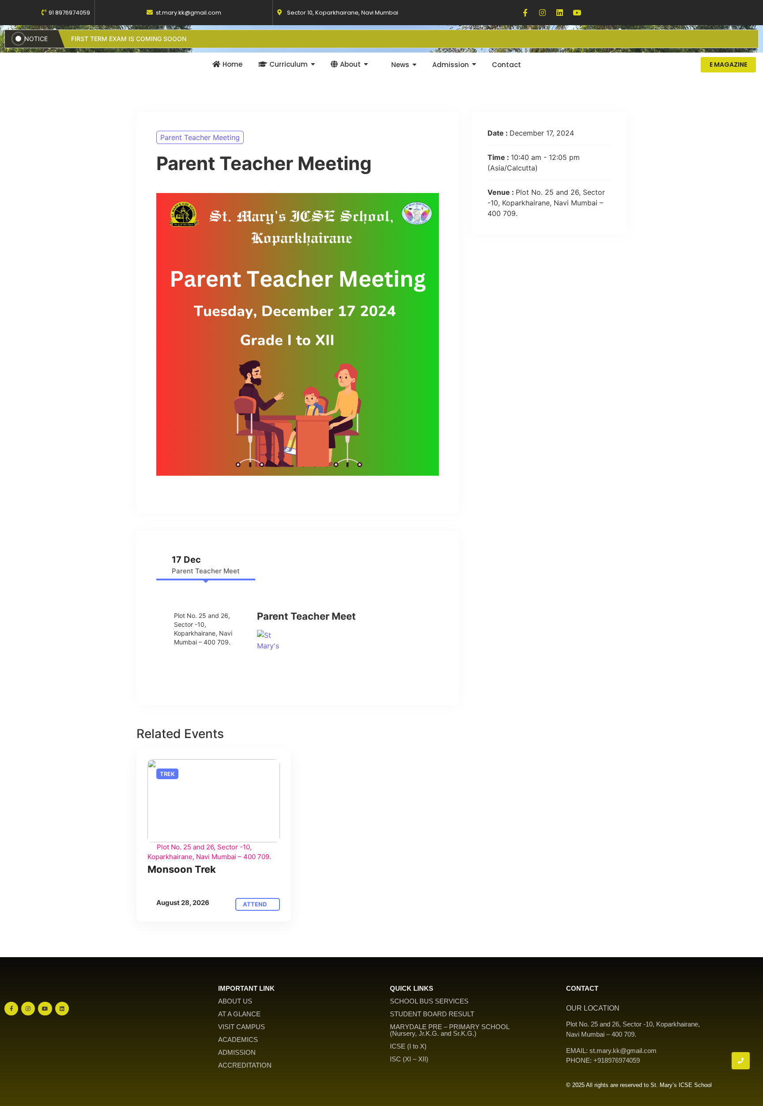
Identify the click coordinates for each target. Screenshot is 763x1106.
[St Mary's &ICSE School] (268, 641)
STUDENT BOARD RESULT (432, 1014)
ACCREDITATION (245, 1065)
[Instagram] (542, 12)
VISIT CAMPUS (241, 1026)
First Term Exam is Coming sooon (128, 38)
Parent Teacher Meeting (200, 137)
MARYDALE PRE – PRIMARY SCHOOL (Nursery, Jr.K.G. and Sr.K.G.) (450, 1030)
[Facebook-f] (525, 12)
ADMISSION (237, 1052)
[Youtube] (577, 12)
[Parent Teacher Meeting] (213, 800)
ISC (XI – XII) (409, 1059)
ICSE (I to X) (408, 1046)
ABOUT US (235, 1001)
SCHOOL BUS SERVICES (429, 1001)
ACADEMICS (238, 1039)
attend (255, 904)
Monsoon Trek (181, 869)
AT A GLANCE (239, 1014)
